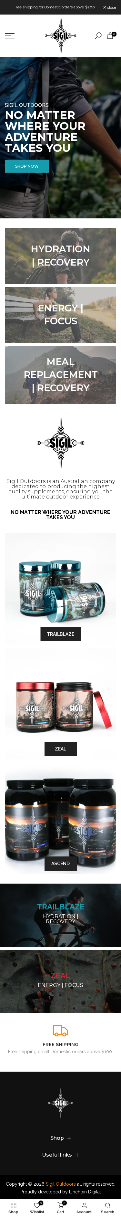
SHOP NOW (27, 166)
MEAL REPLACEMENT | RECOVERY (61, 374)
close (111, 7)
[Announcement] (54, 7)
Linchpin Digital (85, 1191)
